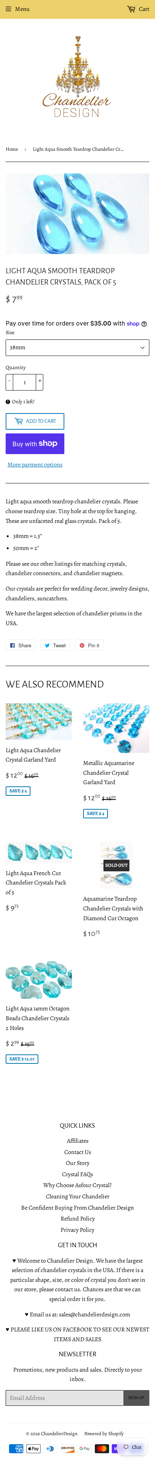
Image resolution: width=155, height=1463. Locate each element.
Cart (143, 9)
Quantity (16, 367)
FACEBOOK (77, 1329)
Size (10, 332)
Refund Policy (78, 1219)
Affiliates (77, 1141)
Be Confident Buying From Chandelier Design (77, 1208)
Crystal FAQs (77, 1174)
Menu (22, 9)
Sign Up (136, 1397)
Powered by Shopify (104, 1433)
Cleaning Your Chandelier (77, 1196)
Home (12, 149)
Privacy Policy (77, 1230)
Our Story (78, 1163)
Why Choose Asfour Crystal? (77, 1185)
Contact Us (77, 1152)
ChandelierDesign (59, 1433)
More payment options (35, 464)
